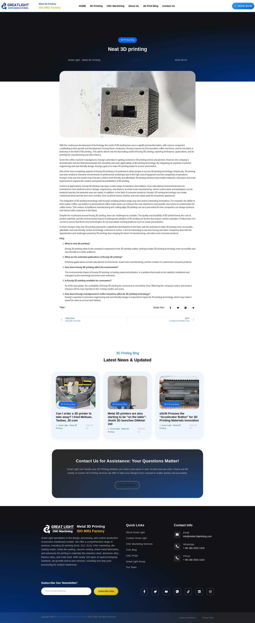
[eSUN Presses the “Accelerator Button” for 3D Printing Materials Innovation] (179, 392)
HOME (82, 6)
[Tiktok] (188, 591)
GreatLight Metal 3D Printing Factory (71, 617)
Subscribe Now (106, 591)
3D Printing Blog (127, 40)
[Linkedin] (199, 591)
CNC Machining (115, 6)
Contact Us (168, 6)
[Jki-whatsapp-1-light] (177, 591)
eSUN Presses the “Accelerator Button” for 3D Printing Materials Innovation (179, 417)
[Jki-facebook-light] (144, 591)
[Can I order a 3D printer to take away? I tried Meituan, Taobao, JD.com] (75, 392)
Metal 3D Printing (47, 4)
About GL (133, 6)
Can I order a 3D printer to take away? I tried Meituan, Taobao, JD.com (74, 417)
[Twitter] (155, 591)
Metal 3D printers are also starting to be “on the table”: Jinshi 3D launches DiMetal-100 (127, 419)
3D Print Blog (150, 6)
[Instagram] (210, 591)
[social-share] (170, 307)
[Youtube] (166, 591)
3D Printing (96, 6)
